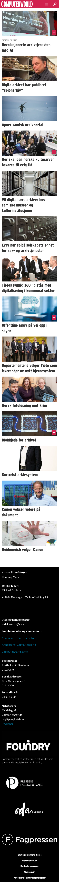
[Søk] (55, 4)
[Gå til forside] (20, 4)
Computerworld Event (15, 651)
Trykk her (7, 724)
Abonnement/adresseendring (19, 638)
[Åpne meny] (46, 4)
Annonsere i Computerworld (19, 645)
